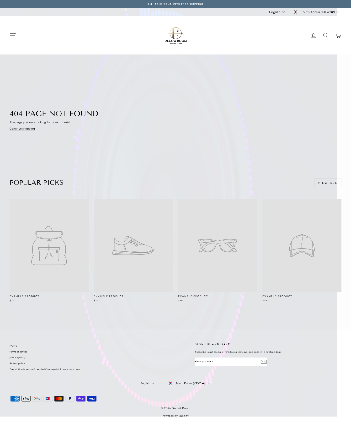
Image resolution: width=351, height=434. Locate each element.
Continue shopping (22, 128)
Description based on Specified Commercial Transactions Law (45, 369)
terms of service (18, 351)
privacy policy (17, 357)
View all (328, 182)
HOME (13, 345)
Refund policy (17, 363)
